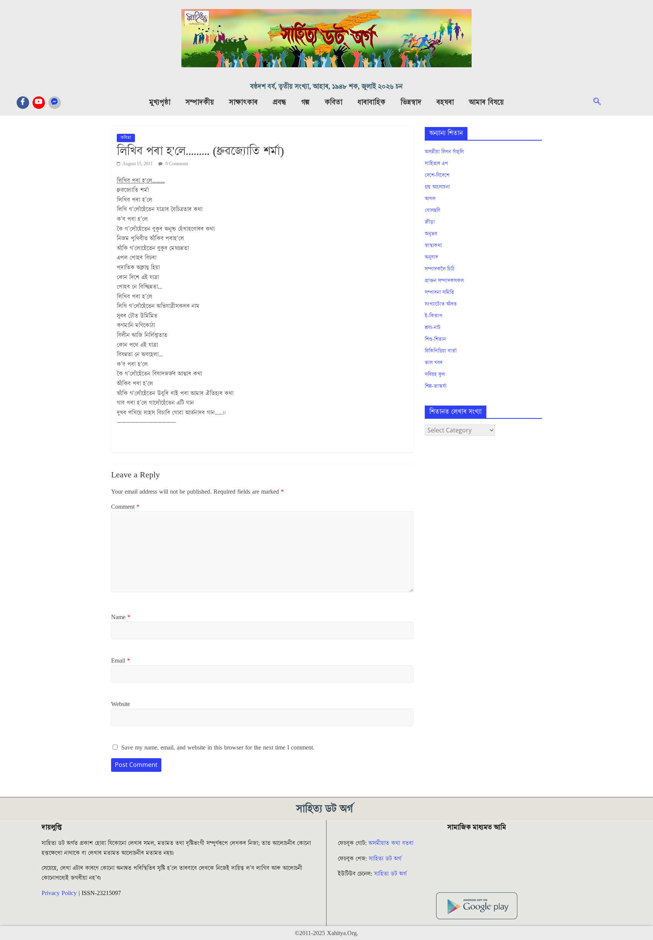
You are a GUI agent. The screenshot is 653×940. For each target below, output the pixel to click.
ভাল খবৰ (434, 363)
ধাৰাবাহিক (371, 102)
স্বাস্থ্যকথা (433, 245)
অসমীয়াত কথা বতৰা (391, 843)
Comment (125, 507)
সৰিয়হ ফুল (435, 374)
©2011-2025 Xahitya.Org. (326, 933)
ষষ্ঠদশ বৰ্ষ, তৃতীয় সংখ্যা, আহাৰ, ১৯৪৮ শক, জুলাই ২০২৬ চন (326, 87)
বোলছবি (432, 210)
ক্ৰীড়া (430, 222)
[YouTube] (38, 102)
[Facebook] (23, 102)
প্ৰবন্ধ (279, 102)
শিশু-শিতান (435, 339)
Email (120, 661)
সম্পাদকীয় (200, 102)
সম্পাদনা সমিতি (439, 292)
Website (120, 704)
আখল (430, 199)
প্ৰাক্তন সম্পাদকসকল (444, 281)
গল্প (305, 102)
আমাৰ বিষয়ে (486, 102)
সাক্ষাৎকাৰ (243, 102)
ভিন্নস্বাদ (411, 102)
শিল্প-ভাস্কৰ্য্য (435, 386)
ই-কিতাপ (434, 316)
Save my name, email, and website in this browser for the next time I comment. (217, 747)
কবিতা (333, 102)
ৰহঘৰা (445, 102)
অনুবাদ (431, 257)
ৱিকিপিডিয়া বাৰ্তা (441, 351)
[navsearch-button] (600, 102)
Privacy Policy (59, 893)
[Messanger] (54, 102)
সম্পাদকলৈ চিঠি (439, 269)
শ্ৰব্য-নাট (433, 327)
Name (120, 617)
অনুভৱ (431, 234)
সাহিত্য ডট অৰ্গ (385, 859)
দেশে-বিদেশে (437, 175)
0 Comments (176, 164)
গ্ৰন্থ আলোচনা (437, 187)
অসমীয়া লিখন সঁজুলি (444, 152)
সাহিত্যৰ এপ (436, 163)
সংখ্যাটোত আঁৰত (441, 304)
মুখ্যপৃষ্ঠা (159, 102)
